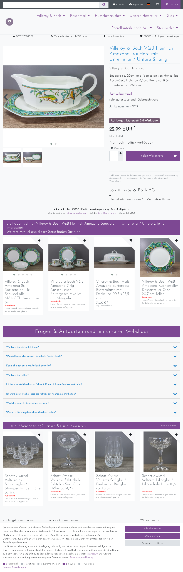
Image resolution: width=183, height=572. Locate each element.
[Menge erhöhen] (120, 153)
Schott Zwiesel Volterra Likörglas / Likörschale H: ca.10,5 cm (159, 482)
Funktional (89, 564)
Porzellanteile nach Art (130, 28)
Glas (170, 16)
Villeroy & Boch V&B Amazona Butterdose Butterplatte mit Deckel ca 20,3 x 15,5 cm (113, 290)
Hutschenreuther (108, 16)
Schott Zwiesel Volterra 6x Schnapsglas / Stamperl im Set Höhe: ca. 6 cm (23, 484)
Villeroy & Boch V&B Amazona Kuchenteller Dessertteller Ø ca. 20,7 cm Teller (160, 288)
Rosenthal (78, 16)
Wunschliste (118, 148)
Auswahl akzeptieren (152, 543)
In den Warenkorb (152, 155)
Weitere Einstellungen (14, 567)
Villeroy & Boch (49, 16)
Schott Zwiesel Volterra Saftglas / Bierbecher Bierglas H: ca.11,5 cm (113, 482)
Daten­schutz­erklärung (81, 557)
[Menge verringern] (120, 158)
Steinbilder (165, 28)
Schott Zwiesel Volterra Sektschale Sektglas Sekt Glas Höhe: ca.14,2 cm (65, 482)
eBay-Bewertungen (77, 213)
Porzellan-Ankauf (116, 36)
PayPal (71, 564)
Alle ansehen (169, 425)
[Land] (148, 4)
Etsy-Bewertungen (108, 213)
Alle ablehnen (152, 536)
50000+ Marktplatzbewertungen (161, 36)
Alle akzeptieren (152, 528)
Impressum (92, 554)
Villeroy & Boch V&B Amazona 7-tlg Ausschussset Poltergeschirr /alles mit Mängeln (66, 290)
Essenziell (13, 564)
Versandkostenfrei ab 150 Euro (70, 36)
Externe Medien (51, 564)
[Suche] (103, 5)
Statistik (30, 564)
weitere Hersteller (143, 16)
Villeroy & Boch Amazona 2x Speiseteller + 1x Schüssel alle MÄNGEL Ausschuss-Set (22, 292)
